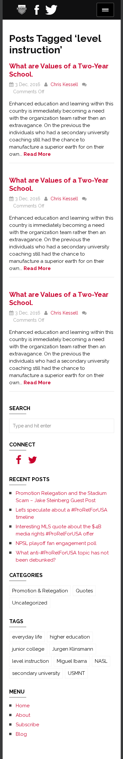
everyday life (27, 637)
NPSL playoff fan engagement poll (56, 543)
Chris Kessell (64, 84)
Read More (37, 154)
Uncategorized (29, 603)
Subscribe (27, 725)
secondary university (36, 673)
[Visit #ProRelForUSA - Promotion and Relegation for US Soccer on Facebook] (18, 462)
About (23, 715)
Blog (21, 734)
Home (23, 706)
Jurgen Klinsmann (72, 649)
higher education (70, 637)
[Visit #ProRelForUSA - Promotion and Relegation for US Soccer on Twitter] (32, 462)
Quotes (84, 591)
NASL (101, 661)
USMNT (76, 673)
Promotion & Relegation (40, 591)
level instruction (30, 661)
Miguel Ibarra (72, 661)
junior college (28, 649)
